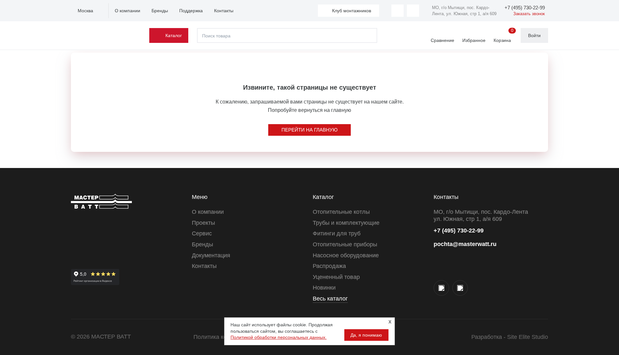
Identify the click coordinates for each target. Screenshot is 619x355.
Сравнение (442, 40)
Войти (534, 35)
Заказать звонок (529, 13)
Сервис (202, 233)
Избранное (474, 40)
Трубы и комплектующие (346, 223)
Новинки (324, 287)
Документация (211, 255)
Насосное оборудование (346, 255)
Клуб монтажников (351, 10)
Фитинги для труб (336, 233)
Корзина (503, 36)
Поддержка (191, 10)
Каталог (173, 35)
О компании (127, 10)
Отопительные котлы (341, 212)
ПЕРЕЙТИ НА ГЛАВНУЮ (309, 130)
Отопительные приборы (345, 244)
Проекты (203, 223)
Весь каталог (330, 298)
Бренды (160, 10)
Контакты (223, 10)
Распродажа (329, 266)
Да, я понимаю (366, 335)
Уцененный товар (336, 277)
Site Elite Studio (527, 337)
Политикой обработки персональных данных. (279, 337)
